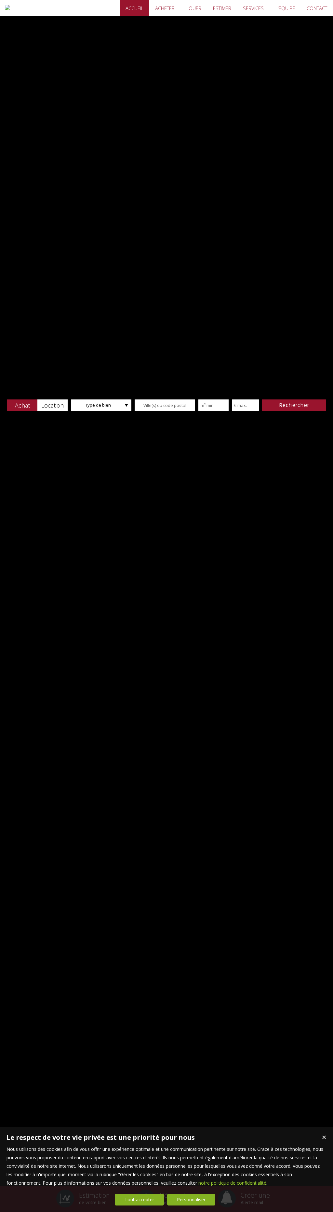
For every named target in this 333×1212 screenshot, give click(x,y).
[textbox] (165, 405)
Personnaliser (191, 1199)
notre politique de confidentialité (232, 1183)
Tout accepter (139, 1199)
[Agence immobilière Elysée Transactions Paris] (7, 7)
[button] (22, 405)
